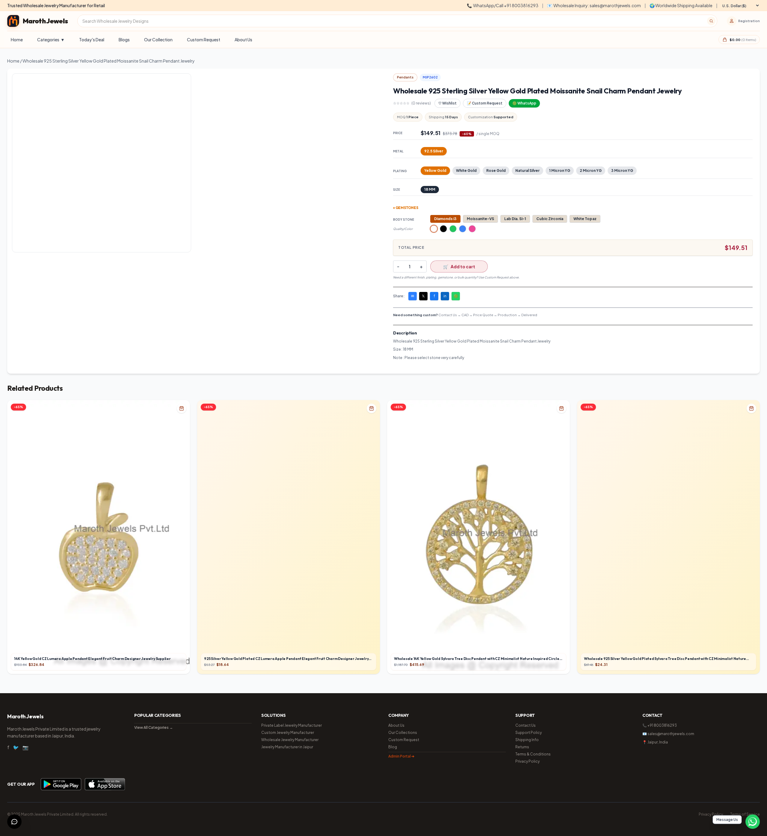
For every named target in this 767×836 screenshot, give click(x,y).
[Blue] (462, 228)
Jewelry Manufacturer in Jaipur (287, 747)
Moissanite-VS (480, 218)
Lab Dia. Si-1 (515, 218)
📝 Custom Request (484, 103)
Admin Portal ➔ (401, 756)
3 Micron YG (622, 170)
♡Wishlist (447, 103)
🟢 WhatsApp (524, 103)
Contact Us (525, 725)
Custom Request (203, 39)
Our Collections (402, 732)
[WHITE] (433, 228)
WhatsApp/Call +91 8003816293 (502, 5)
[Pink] (472, 228)
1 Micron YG (559, 170)
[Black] (443, 228)
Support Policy (528, 732)
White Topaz (585, 218)
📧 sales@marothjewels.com (668, 734)
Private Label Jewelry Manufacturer (291, 725)
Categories (51, 39)
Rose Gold (496, 170)
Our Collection (158, 39)
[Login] (731, 21)
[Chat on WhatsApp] (752, 821)
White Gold (466, 170)
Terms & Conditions (533, 754)
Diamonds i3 (445, 218)
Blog (392, 747)
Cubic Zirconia (549, 218)
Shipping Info (527, 739)
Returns (522, 747)
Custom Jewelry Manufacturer (287, 732)
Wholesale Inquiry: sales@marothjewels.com (594, 5)
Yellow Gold (435, 170)
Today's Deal (91, 39)
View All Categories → (153, 727)
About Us (243, 39)
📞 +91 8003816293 (659, 725)
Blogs (124, 39)
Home (17, 39)
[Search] (711, 21)
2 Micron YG (591, 170)
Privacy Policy (527, 761)
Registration (749, 21)
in (444, 296)
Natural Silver (527, 170)
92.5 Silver (433, 151)
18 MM (429, 189)
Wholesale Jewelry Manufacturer (289, 739)
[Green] (453, 228)
